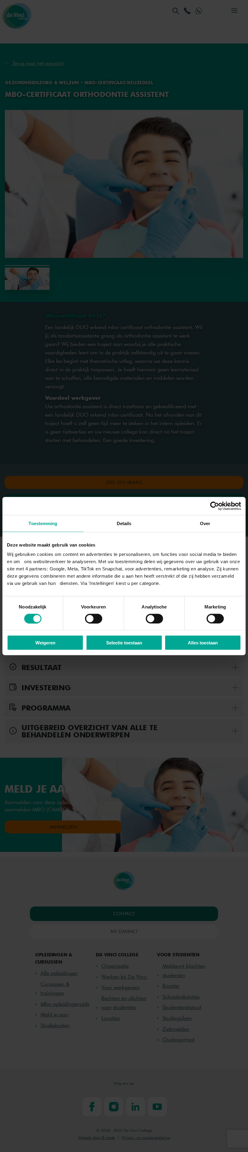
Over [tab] (205, 523)
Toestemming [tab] (42, 523)
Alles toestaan (203, 642)
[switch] (93, 618)
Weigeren (45, 642)
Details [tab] (124, 523)
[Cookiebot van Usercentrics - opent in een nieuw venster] (214, 505)
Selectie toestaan (124, 642)
